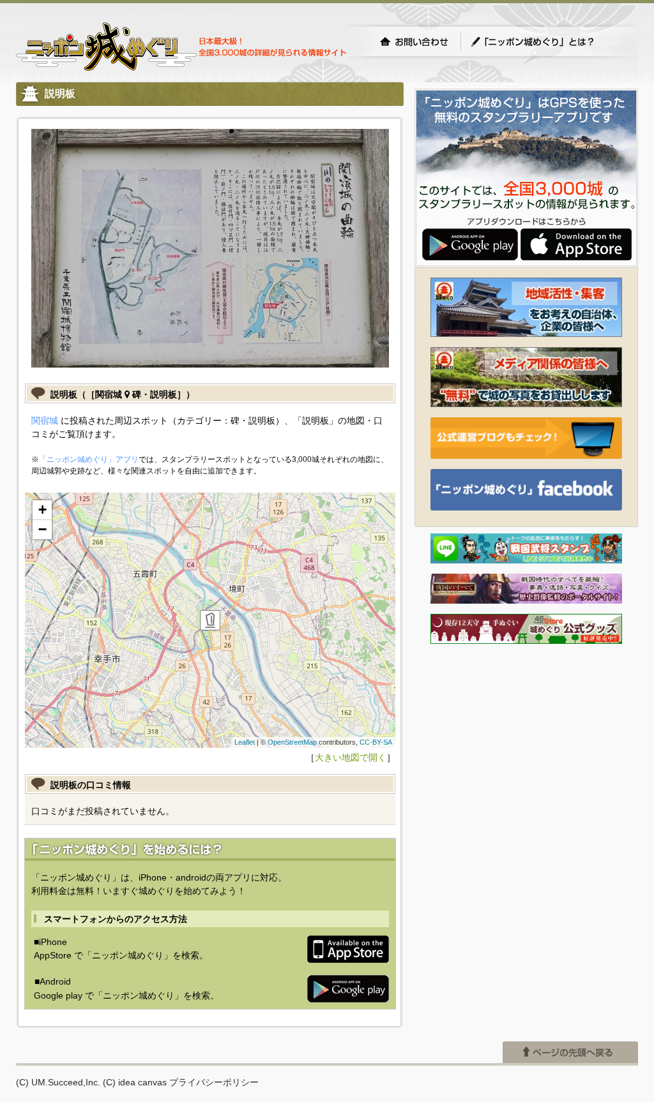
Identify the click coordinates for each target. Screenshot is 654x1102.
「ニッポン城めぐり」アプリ (89, 459)
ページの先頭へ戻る (570, 1052)
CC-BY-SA (376, 742)
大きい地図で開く (350, 757)
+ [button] (42, 509)
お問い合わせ (413, 41)
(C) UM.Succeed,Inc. (58, 1082)
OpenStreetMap (292, 742)
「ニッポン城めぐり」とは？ (545, 41)
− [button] (42, 529)
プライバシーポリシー (214, 1082)
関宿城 (44, 420)
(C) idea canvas (135, 1082)
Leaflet (244, 742)
